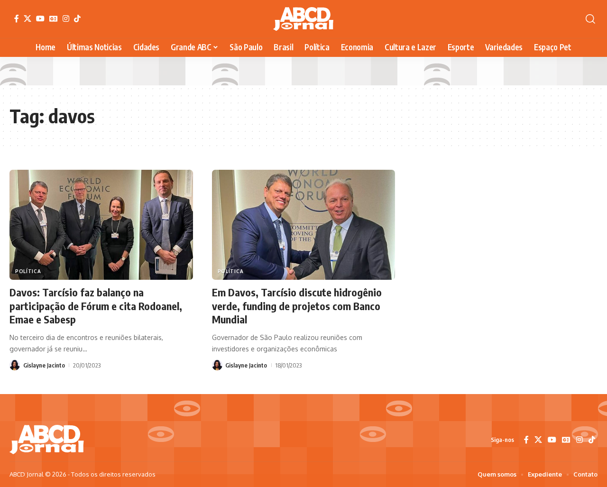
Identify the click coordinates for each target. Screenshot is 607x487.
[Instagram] (66, 18)
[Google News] (53, 18)
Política (28, 271)
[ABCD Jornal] (303, 19)
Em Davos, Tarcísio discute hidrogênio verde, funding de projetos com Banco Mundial (297, 305)
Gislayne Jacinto (44, 365)
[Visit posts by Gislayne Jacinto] (14, 365)
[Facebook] (16, 18)
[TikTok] (77, 18)
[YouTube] (40, 18)
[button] (590, 19)
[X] (27, 18)
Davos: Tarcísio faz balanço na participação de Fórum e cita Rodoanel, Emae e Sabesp (95, 305)
